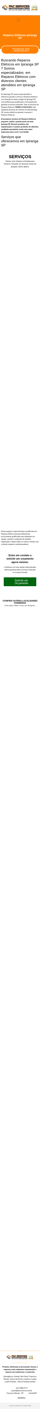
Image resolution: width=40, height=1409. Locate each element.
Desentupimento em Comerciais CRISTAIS (20, 652)
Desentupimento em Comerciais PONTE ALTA (20, 1064)
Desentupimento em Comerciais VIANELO (20, 725)
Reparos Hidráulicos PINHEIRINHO (20, 978)
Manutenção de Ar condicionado (20, 210)
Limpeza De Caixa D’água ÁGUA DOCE (20, 797)
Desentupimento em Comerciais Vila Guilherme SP (20, 712)
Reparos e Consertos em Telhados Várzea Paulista (20, 1221)
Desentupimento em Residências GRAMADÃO (20, 664)
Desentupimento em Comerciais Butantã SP (20, 1330)
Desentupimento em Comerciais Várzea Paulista (20, 785)
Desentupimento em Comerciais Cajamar (20, 1257)
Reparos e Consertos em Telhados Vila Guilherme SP (20, 1245)
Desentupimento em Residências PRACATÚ (20, 1137)
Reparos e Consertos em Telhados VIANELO (20, 966)
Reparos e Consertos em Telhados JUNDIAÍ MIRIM (20, 942)
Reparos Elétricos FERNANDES (20, 1016)
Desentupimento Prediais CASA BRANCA (20, 1197)
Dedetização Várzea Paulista (20, 688)
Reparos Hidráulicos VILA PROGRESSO (20, 954)
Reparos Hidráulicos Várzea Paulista (20, 628)
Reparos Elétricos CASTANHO (20, 1209)
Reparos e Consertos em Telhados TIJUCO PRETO (20, 821)
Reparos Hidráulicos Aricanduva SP (20, 833)
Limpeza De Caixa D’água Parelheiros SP (20, 1124)
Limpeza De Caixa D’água (20, 501)
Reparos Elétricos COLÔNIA (20, 761)
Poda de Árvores (20, 270)
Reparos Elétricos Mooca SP (20, 737)
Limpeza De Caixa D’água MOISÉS (20, 1306)
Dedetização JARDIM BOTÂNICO (20, 676)
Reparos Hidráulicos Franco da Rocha (20, 1173)
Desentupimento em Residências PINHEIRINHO (20, 1088)
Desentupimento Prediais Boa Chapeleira (20, 1052)
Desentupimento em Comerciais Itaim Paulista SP (20, 930)
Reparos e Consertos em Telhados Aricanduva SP (20, 1233)
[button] (18, 20)
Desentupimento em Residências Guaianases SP (20, 894)
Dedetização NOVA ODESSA (20, 1100)
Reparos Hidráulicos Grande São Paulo (20, 857)
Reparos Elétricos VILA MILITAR (20, 773)
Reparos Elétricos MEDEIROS (20, 1269)
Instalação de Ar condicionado (20, 443)
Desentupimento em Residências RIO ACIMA (20, 1294)
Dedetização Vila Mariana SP (20, 1318)
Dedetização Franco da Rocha (20, 869)
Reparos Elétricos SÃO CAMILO (20, 906)
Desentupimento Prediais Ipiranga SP (20, 845)
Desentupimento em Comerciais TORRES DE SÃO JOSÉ (20, 991)
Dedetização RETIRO (20, 809)
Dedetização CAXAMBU (20, 1112)
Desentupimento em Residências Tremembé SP (20, 1161)
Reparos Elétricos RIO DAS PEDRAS (20, 700)
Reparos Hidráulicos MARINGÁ (20, 640)
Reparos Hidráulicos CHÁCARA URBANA (20, 918)
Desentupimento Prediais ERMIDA (20, 616)
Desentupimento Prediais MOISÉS (20, 749)
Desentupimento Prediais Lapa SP (20, 1004)
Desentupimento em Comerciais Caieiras (20, 882)
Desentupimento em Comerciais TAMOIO (20, 1028)
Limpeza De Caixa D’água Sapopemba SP (20, 1040)
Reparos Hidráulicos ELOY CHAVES (20, 1281)
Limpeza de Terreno (20, 329)
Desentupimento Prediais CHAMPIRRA (20, 1076)
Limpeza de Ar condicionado (20, 385)
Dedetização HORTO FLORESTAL (20, 1149)
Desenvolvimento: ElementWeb (20, 1406)
